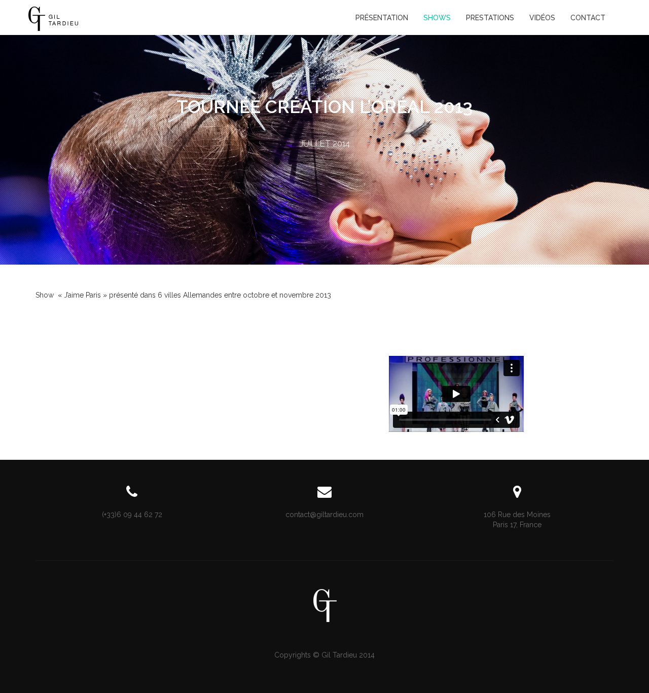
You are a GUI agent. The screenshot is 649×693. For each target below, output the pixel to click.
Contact (587, 18)
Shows (437, 18)
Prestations (490, 18)
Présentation (381, 18)
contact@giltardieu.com (324, 514)
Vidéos (542, 18)
